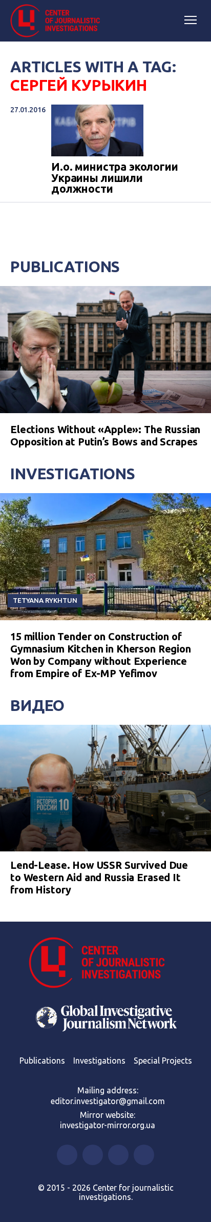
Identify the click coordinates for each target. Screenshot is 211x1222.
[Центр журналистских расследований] (59, 21)
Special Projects (163, 1060)
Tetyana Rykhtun (45, 600)
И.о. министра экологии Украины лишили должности (114, 177)
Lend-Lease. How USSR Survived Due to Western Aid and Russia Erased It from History (99, 877)
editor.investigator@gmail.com (108, 1101)
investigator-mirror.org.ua (107, 1125)
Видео (37, 705)
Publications (65, 266)
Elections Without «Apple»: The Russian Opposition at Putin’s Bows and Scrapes (105, 435)
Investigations (72, 473)
